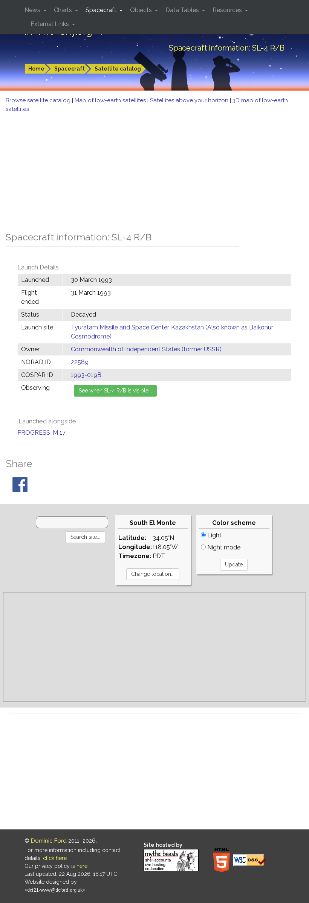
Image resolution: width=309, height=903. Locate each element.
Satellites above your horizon (190, 100)
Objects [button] (141, 10)
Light (214, 535)
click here (55, 858)
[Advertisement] (154, 170)
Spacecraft (69, 69)
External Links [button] (50, 24)
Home (36, 69)
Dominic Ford (49, 840)
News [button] (33, 10)
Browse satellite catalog (39, 100)
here (81, 866)
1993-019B (86, 374)
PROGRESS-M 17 (41, 432)
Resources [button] (228, 10)
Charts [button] (63, 10)
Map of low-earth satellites (111, 100)
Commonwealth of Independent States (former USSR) (146, 349)
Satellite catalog (118, 69)
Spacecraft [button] (102, 10)
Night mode (223, 547)
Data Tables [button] (182, 10)
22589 (80, 362)
